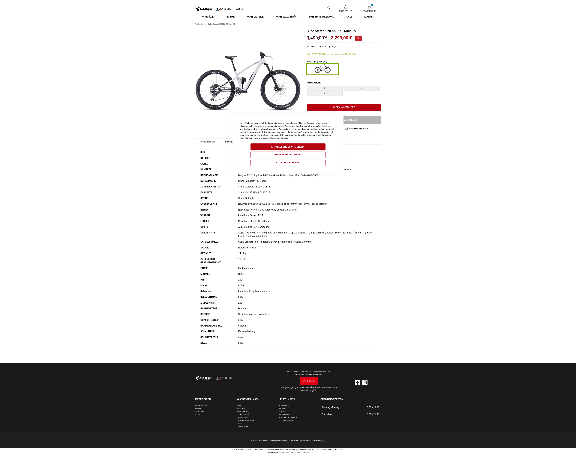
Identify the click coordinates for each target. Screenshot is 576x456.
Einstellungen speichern (287, 147)
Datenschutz (243, 414)
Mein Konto (345, 11)
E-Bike (198, 408)
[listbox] (344, 91)
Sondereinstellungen (288, 155)
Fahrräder (201, 405)
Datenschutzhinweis (278, 138)
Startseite (199, 24)
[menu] (288, 16)
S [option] (324, 94)
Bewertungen (231, 142)
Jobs (239, 423)
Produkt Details (207, 142)
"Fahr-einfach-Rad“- (288, 417)
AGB (239, 405)
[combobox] (282, 9)
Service (282, 408)
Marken (199, 411)
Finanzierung (243, 411)
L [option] (324, 88)
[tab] (207, 141)
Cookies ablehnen (288, 162)
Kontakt (282, 411)
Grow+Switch (285, 414)
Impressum (242, 417)
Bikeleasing (284, 405)
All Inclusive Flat (286, 420)
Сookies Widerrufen (246, 420)
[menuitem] (208, 17)
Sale (197, 414)
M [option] (362, 88)
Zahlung (241, 408)
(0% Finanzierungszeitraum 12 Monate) (337, 54)
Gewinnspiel (242, 426)
